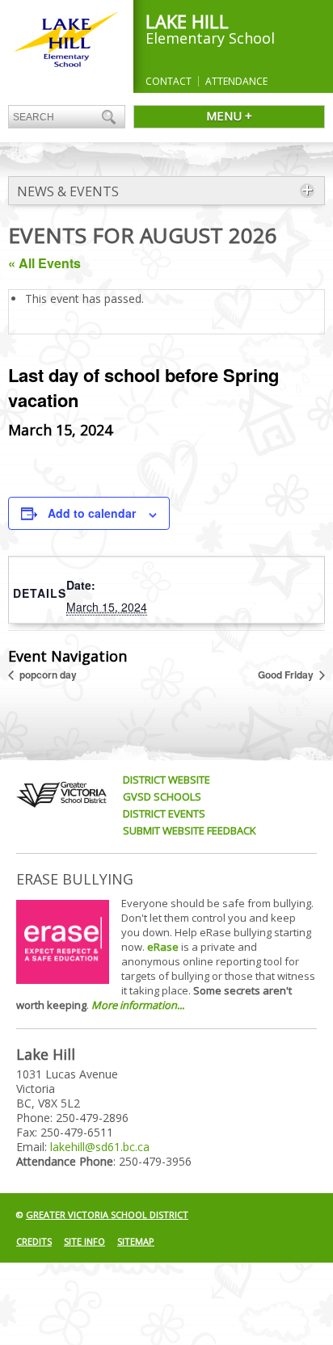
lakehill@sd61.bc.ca (100, 1146)
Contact (168, 81)
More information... (137, 1005)
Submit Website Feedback (189, 830)
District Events (164, 813)
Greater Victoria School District (107, 1214)
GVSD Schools (162, 796)
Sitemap (135, 1241)
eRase (163, 946)
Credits (34, 1241)
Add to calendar (92, 513)
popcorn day (47, 674)
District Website (166, 779)
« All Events (44, 263)
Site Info (84, 1241)
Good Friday (287, 674)
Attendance (236, 81)
